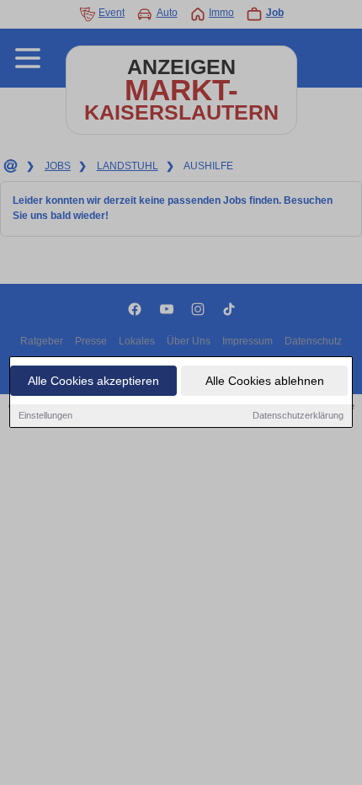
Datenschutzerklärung (298, 415)
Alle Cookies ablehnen (264, 380)
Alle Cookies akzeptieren (93, 380)
